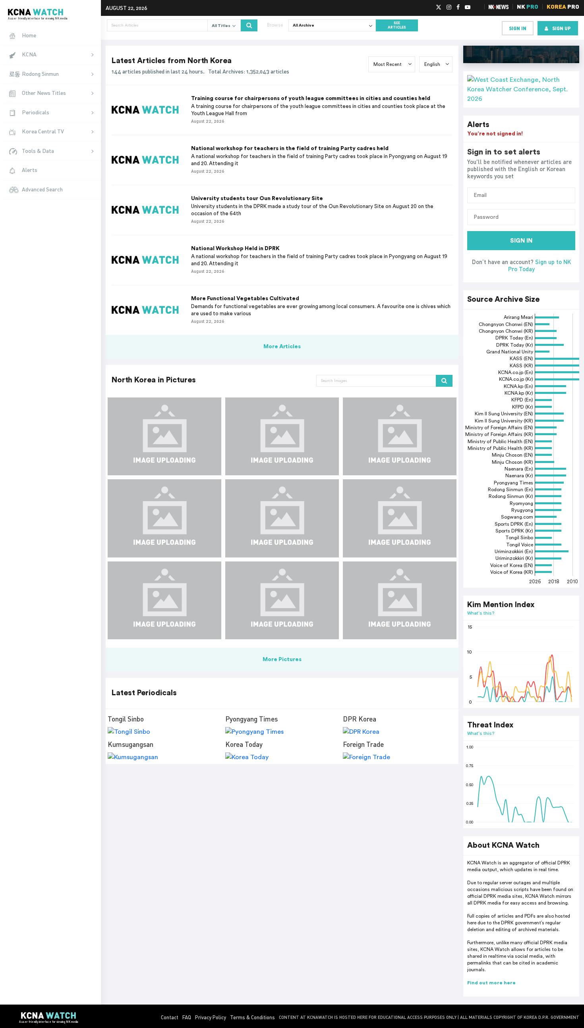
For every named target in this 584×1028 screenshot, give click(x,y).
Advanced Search (42, 189)
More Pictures (282, 659)
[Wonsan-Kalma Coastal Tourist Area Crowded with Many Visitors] (164, 436)
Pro (563, 6)
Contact (169, 1017)
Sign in (517, 28)
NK (527, 6)
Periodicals (35, 112)
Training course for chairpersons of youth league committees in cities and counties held (310, 98)
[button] (521, 89)
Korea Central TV (43, 131)
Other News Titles (44, 92)
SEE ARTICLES (397, 25)
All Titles (222, 26)
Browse (275, 25)
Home (29, 35)
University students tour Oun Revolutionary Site (257, 198)
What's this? (481, 613)
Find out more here (491, 982)
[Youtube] (467, 7)
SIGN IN (521, 241)
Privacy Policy (210, 1017)
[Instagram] (449, 7)
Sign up (561, 28)
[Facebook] (458, 7)
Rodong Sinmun (40, 73)
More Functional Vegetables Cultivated (245, 298)
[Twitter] (438, 7)
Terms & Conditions (252, 1017)
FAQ (186, 1017)
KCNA (29, 54)
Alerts (29, 169)
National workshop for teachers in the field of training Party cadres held (290, 148)
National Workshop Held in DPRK (235, 248)
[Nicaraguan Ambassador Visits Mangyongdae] (164, 518)
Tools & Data (38, 150)
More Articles (282, 346)
